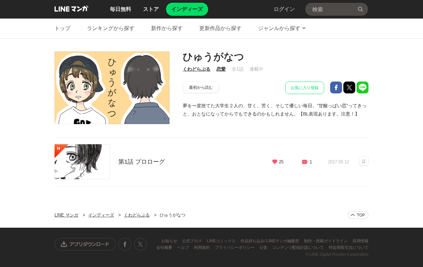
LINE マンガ (71, 8)
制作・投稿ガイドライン (326, 241)
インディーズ (101, 215)
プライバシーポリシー (235, 247)
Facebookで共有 (336, 87)
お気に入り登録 (305, 87)
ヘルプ (183, 247)
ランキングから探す (111, 28)
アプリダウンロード (85, 244)
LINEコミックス (222, 241)
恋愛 (221, 69)
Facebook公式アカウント (125, 244)
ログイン (284, 9)
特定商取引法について (348, 247)
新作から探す (167, 28)
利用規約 (202, 247)
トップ (62, 28)
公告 (263, 247)
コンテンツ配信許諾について (298, 247)
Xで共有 (349, 87)
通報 (363, 161)
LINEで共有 (362, 87)
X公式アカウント (140, 244)
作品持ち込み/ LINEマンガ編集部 (270, 241)
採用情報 (360, 241)
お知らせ (169, 241)
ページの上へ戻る (358, 215)
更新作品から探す (220, 28)
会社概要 (164, 247)
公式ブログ (192, 241)
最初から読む (201, 87)
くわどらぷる (197, 69)
